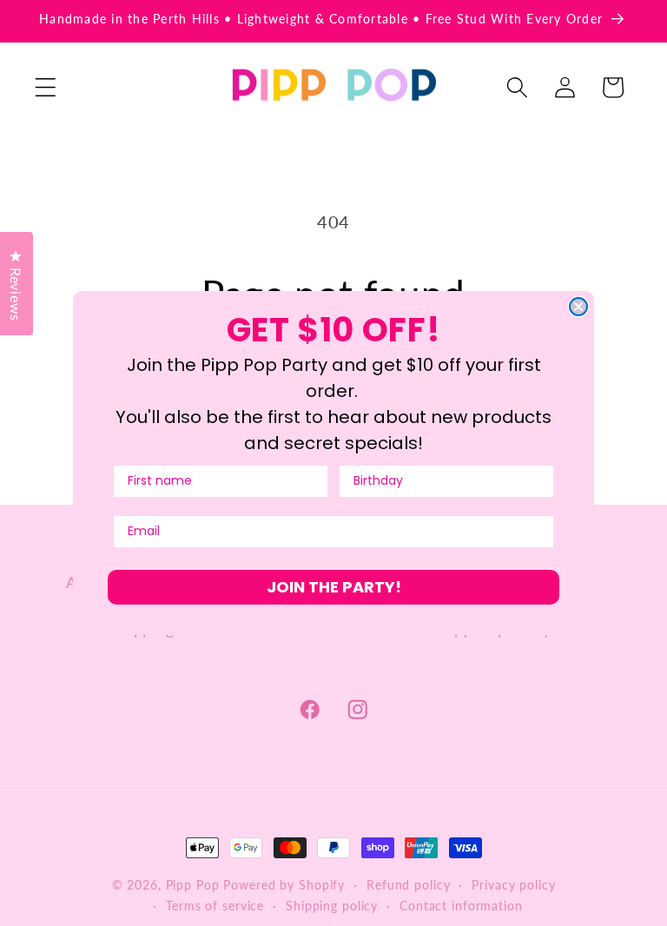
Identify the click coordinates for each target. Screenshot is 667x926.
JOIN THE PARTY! (334, 587)
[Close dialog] (578, 306)
